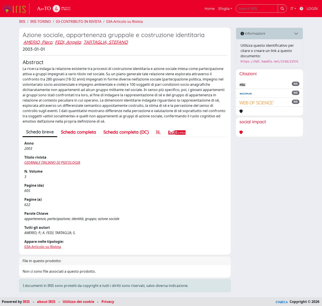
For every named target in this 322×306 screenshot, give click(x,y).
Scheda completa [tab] (78, 132)
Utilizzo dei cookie (78, 301)
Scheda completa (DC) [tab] (126, 132)
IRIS (22, 21)
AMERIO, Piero (37, 42)
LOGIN (312, 8)
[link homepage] (16, 8)
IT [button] (292, 8)
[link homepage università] (54, 8)
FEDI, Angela (68, 42)
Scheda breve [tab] (40, 131)
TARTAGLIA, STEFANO (105, 42)
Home (210, 8)
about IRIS (46, 301)
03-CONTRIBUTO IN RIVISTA (78, 21)
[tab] (158, 132)
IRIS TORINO (40, 21)
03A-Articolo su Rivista (124, 21)
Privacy (107, 301)
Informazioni (254, 33)
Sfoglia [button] (224, 8)
